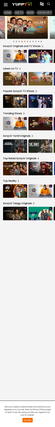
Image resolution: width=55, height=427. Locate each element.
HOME (8, 12)
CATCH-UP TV (45, 12)
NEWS (30, 12)
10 (38, 41)
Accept (27, 420)
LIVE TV (19, 12)
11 (41, 41)
